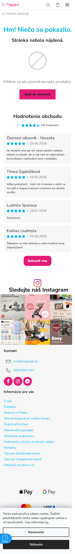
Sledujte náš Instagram (38, 290)
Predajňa (10, 407)
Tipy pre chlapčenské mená (22, 459)
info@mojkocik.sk (25, 361)
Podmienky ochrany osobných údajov (29, 442)
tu (46, 522)
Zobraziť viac (37, 261)
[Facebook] (8, 381)
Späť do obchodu (37, 94)
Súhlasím (36, 544)
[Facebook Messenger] (27, 381)
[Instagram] (17, 381)
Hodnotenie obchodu (37, 116)
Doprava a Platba (15, 413)
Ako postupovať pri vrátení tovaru (27, 418)
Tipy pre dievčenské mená (22, 453)
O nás (8, 401)
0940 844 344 (23, 370)
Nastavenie (36, 532)
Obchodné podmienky (19, 436)
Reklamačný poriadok (18, 430)
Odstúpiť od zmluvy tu (19, 465)
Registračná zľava (16, 424)
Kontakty (10, 448)
